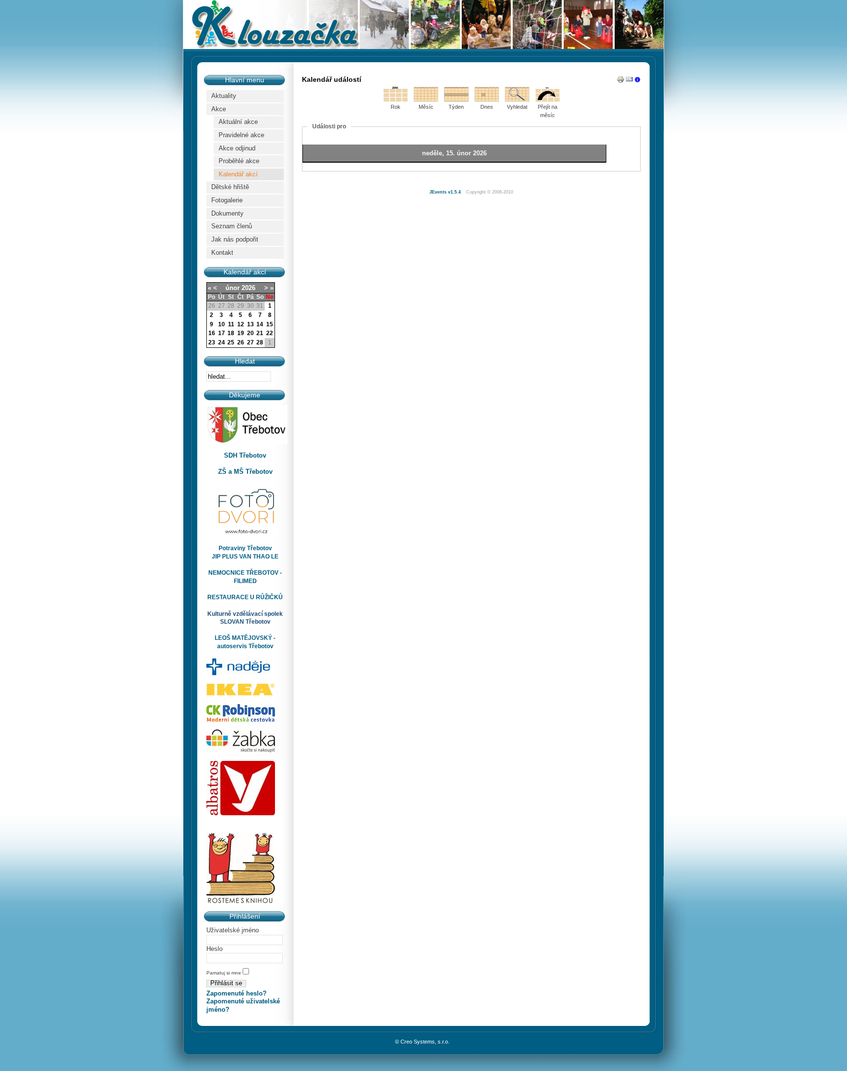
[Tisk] (620, 81)
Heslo (214, 948)
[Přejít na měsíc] (547, 99)
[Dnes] (486, 99)
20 (250, 333)
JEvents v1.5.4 (445, 192)
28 (259, 342)
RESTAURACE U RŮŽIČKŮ (245, 597)
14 (259, 324)
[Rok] (395, 99)
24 (221, 342)
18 (230, 333)
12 (240, 324)
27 (250, 342)
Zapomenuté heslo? (236, 993)
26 (240, 342)
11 (231, 324)
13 (250, 324)
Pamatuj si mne (224, 972)
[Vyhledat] (517, 99)
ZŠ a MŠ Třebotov (245, 471)
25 (230, 342)
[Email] (629, 81)
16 (211, 333)
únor (232, 288)
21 (259, 333)
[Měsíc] (426, 99)
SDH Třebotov (245, 455)
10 (221, 324)
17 (221, 333)
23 (211, 342)
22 (269, 333)
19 (240, 333)
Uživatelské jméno (232, 930)
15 (269, 324)
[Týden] (456, 99)
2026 (248, 288)
